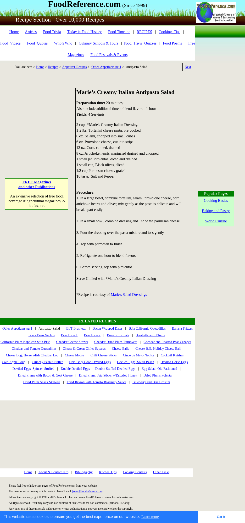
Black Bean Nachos (41, 335)
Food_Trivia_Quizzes (140, 43)
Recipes (53, 67)
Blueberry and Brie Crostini (151, 382)
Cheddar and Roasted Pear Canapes (167, 342)
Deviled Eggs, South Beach (135, 362)
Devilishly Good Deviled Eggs (90, 362)
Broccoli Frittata (118, 335)
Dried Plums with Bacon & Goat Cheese (45, 375)
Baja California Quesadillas (147, 328)
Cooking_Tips (169, 32)
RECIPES (144, 32)
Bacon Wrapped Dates (107, 328)
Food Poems (172, 43)
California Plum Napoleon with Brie (25, 342)
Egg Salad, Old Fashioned (159, 369)
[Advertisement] (36, 118)
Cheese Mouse (74, 355)
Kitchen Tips (108, 472)
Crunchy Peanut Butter (47, 362)
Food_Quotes (37, 43)
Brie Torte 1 (69, 335)
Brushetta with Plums (150, 335)
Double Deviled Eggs (75, 369)
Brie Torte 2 (92, 335)
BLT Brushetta (76, 328)
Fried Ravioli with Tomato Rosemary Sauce (96, 382)
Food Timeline (119, 32)
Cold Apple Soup (13, 362)
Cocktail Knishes (172, 355)
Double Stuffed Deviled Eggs (115, 369)
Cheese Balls (120, 348)
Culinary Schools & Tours (98, 43)
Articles (31, 32)
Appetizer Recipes (74, 67)
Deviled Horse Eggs (174, 362)
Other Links (161, 472)
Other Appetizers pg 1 (106, 67)
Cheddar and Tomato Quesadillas (34, 348)
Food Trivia (52, 32)
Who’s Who (63, 43)
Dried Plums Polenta (158, 375)
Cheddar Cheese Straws (72, 342)
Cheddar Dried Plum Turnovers (115, 342)
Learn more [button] (150, 517)
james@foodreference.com (87, 491)
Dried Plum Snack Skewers (41, 382)
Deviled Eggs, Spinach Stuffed (33, 369)
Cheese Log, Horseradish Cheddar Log (32, 355)
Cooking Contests (135, 472)
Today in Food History (84, 32)
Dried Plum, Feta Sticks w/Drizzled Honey (108, 375)
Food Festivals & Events (109, 55)
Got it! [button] (222, 517)
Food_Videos (10, 43)
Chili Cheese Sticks (103, 355)
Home (14, 32)
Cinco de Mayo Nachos (138, 355)
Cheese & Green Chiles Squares (84, 348)
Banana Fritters (182, 328)
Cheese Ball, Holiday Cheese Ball (158, 348)
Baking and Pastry (216, 211)
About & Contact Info (53, 472)
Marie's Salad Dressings (129, 294)
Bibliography (84, 472)
